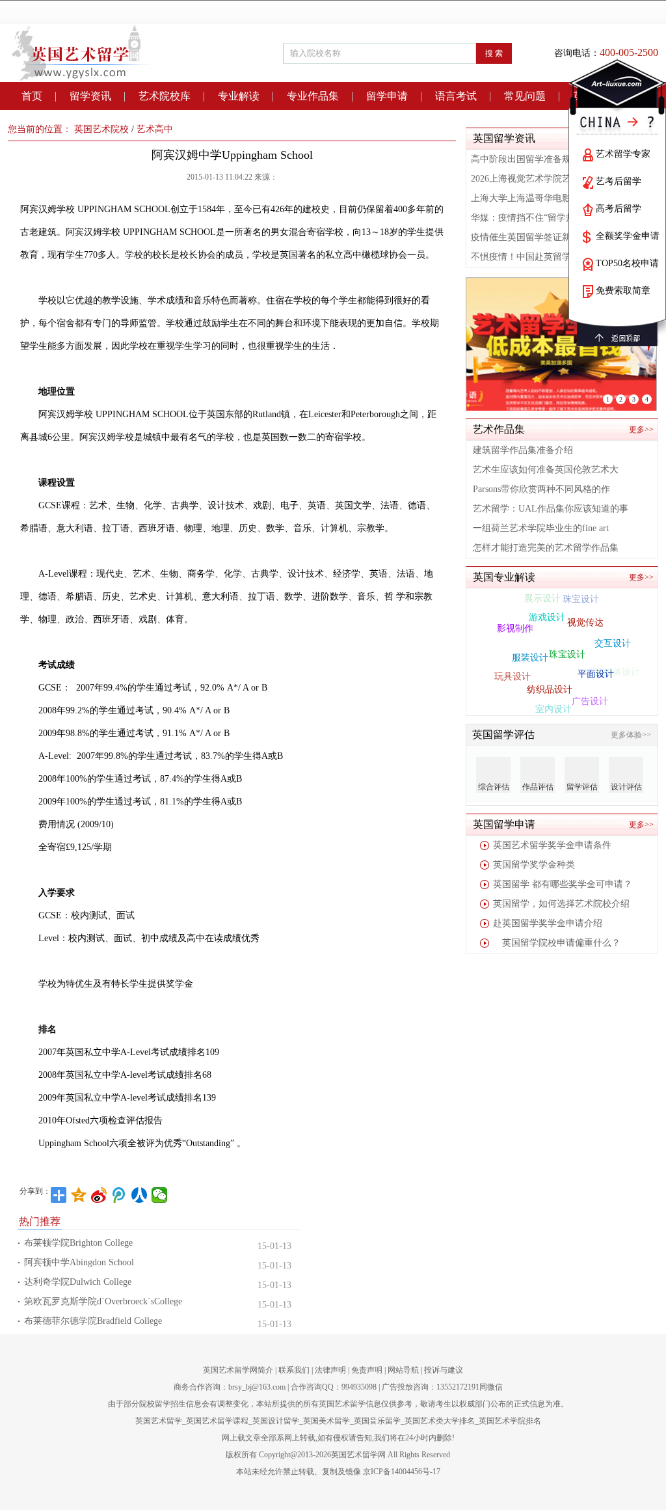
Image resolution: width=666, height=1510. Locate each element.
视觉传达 (585, 611)
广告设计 (590, 695)
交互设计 (612, 636)
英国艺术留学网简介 (238, 1370)
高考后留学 (618, 208)
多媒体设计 (617, 671)
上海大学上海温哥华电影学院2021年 (544, 198)
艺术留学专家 (623, 154)
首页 (31, 96)
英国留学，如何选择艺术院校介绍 (561, 904)
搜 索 (494, 53)
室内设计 (553, 702)
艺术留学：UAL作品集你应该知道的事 (550, 509)
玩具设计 (512, 670)
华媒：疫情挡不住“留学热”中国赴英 (543, 218)
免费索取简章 (623, 290)
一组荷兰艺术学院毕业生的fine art (541, 528)
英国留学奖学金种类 (534, 865)
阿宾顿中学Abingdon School (79, 1262)
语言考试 (456, 96)
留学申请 (387, 96)
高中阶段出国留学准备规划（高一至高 (548, 159)
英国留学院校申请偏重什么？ (556, 943)
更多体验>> (631, 734)
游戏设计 (547, 607)
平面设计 (596, 661)
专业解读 (239, 96)
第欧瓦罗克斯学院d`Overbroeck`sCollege (103, 1301)
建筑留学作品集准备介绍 (523, 450)
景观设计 (525, 699)
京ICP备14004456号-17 (401, 1471)
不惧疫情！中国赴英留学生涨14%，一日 (552, 257)
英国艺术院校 (101, 129)
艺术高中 (155, 129)
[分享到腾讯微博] (119, 1195)
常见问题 (525, 96)
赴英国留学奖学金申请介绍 (547, 923)
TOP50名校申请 (627, 263)
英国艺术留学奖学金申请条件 (552, 845)
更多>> (641, 429)
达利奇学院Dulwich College (77, 1282)
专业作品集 (313, 96)
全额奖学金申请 (627, 236)
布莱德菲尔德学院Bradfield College (93, 1321)
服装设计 (530, 644)
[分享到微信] (160, 1195)
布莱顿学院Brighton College (78, 1243)
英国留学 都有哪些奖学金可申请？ (562, 884)
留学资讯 (90, 96)
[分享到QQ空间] (79, 1195)
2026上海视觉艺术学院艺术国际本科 (544, 179)
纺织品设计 (549, 676)
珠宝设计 (567, 639)
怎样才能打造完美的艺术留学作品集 (546, 548)
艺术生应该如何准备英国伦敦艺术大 (546, 469)
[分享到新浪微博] (99, 1195)
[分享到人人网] (139, 1195)
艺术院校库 (165, 96)
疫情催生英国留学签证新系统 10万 (540, 237)
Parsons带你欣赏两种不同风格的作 (541, 489)
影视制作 (515, 622)
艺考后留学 (618, 181)
